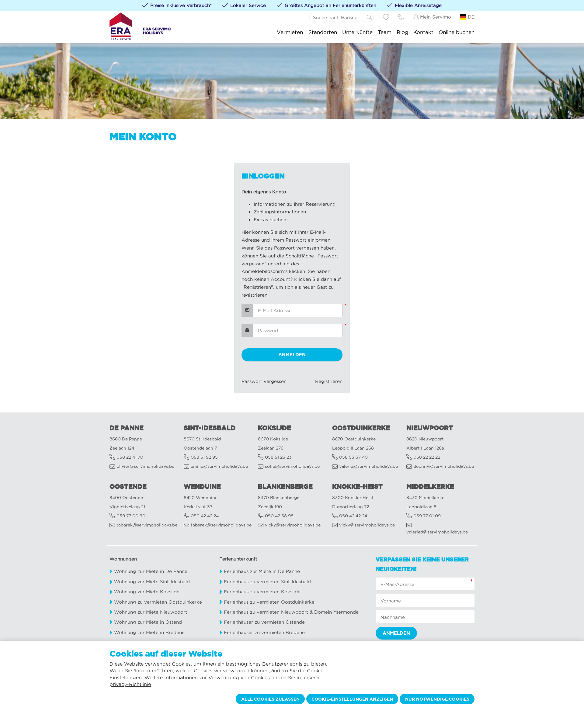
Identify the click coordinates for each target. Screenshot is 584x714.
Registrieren (328, 381)
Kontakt (423, 32)
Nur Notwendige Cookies (437, 699)
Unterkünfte (357, 32)
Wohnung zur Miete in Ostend (148, 622)
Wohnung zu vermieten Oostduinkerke (158, 602)
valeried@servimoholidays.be (437, 532)
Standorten (322, 32)
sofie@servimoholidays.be (292, 466)
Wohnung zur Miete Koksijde (146, 591)
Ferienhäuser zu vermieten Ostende (264, 622)
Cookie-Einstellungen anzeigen (352, 699)
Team (384, 32)
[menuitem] (290, 32)
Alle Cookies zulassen (270, 699)
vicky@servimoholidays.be (293, 525)
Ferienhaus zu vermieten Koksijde (262, 591)
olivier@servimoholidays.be (145, 466)
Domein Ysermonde (336, 612)
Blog (402, 32)
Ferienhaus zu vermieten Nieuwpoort (266, 612)
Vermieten (290, 32)
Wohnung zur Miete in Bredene (149, 632)
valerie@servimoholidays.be (368, 466)
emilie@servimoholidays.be (219, 466)
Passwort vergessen (264, 381)
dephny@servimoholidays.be (443, 466)
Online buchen (456, 32)
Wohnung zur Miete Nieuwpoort (150, 612)
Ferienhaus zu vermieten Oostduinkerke (269, 602)
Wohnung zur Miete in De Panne (150, 571)
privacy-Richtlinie (130, 684)
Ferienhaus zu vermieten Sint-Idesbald (267, 581)
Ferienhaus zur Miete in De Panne (262, 571)
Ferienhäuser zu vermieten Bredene (264, 632)
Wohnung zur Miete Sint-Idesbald (152, 581)
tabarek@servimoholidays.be (146, 525)
